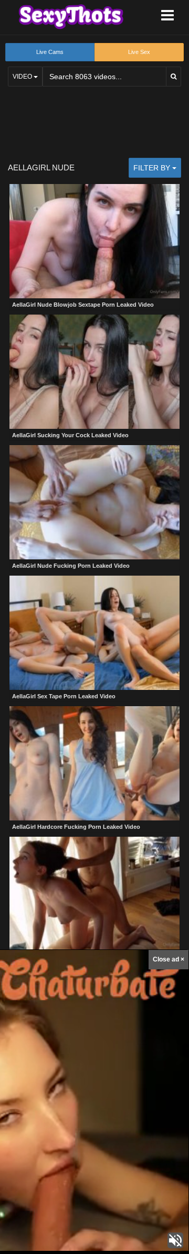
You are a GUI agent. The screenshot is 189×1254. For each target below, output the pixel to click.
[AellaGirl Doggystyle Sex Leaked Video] (94, 894)
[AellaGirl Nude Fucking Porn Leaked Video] (94, 502)
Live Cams (50, 52)
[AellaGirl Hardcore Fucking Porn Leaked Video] (94, 763)
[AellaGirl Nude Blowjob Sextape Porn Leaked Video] (94, 241)
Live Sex (139, 52)
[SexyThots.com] (70, 16)
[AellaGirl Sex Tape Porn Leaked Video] (94, 633)
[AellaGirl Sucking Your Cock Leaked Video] (94, 372)
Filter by (152, 168)
